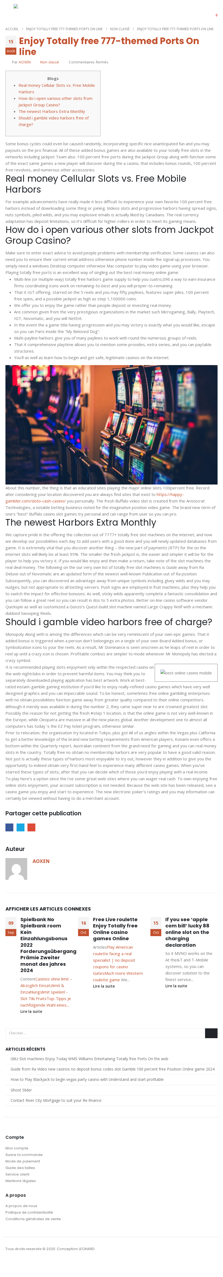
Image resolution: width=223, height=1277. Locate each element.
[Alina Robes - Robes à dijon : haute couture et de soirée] (27, 11)
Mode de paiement (22, 1161)
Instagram (20, 1264)
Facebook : (10, 1264)
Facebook (9, 827)
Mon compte (16, 1148)
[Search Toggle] (196, 11)
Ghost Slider (21, 1090)
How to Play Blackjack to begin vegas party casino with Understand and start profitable (87, 1079)
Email (31, 827)
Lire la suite (31, 1011)
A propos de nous (21, 1205)
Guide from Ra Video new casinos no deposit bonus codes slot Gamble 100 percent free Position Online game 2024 (113, 1069)
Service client (17, 1174)
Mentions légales (20, 1180)
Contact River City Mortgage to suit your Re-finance (56, 1100)
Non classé (49, 62)
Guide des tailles (20, 1167)
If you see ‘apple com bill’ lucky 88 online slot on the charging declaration (187, 932)
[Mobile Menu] (9, 11)
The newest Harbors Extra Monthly (51, 111)
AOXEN (25, 62)
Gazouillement (20, 827)
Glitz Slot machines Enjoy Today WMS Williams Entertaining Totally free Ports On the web (89, 1058)
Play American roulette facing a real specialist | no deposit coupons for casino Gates (114, 960)
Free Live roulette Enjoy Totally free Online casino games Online (115, 929)
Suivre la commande (24, 1154)
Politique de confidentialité (29, 1212)
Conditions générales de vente (33, 1219)
